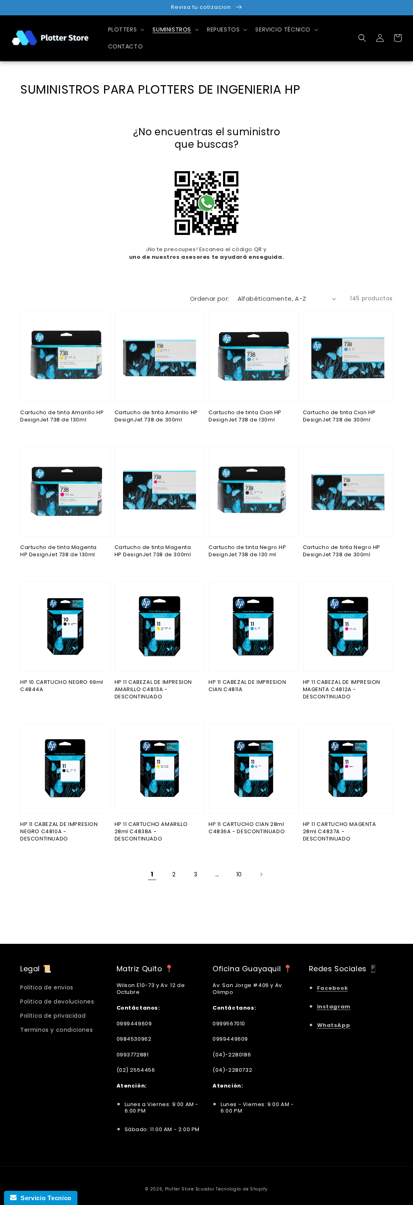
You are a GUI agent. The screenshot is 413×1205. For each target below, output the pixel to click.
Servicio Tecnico (44, 1198)
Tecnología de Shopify (242, 1189)
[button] (362, 38)
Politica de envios (46, 987)
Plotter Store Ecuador (190, 1189)
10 (239, 874)
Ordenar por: (209, 298)
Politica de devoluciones (57, 1002)
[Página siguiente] (261, 874)
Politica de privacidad (53, 1016)
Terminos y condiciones (56, 1030)
